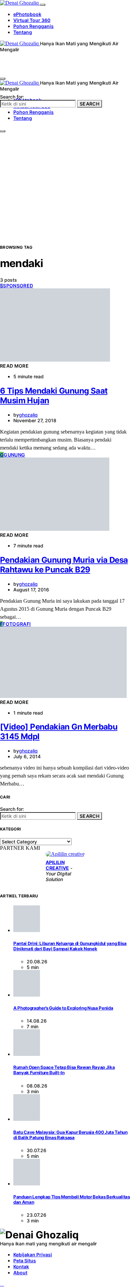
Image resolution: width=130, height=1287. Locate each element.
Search (89, 104)
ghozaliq (28, 415)
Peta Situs (24, 1260)
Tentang (22, 32)
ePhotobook (27, 14)
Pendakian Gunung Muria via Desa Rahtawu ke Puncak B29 (64, 564)
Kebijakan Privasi (32, 1254)
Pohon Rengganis (33, 26)
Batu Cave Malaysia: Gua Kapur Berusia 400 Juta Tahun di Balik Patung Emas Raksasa (70, 1134)
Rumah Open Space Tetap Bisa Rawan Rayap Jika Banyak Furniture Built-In (64, 1070)
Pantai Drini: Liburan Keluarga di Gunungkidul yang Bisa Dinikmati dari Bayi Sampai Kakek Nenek (70, 946)
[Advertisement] (65, 176)
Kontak (21, 1266)
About (20, 1272)
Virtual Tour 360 (31, 20)
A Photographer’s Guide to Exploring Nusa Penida (63, 1008)
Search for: (12, 97)
